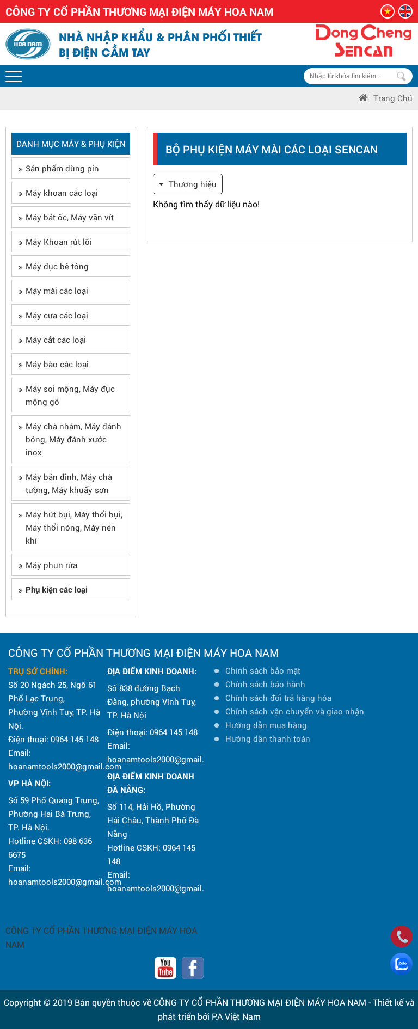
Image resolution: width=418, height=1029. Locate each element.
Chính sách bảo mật (262, 670)
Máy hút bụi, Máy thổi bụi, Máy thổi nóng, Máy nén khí (74, 527)
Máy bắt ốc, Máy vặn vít (70, 217)
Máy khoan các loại (62, 192)
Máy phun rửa (51, 564)
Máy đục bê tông (57, 266)
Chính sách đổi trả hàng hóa (278, 697)
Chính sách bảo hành (265, 684)
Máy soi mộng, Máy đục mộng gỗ (70, 395)
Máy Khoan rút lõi (59, 241)
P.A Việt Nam (236, 1016)
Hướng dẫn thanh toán (267, 738)
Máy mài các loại (57, 290)
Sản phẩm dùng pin (62, 168)
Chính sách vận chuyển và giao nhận (294, 711)
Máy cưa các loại (57, 315)
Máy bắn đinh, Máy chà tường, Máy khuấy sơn (69, 483)
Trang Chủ (393, 98)
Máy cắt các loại (56, 339)
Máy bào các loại (57, 364)
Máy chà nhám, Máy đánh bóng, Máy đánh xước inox (73, 439)
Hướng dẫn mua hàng (266, 724)
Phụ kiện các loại (57, 589)
